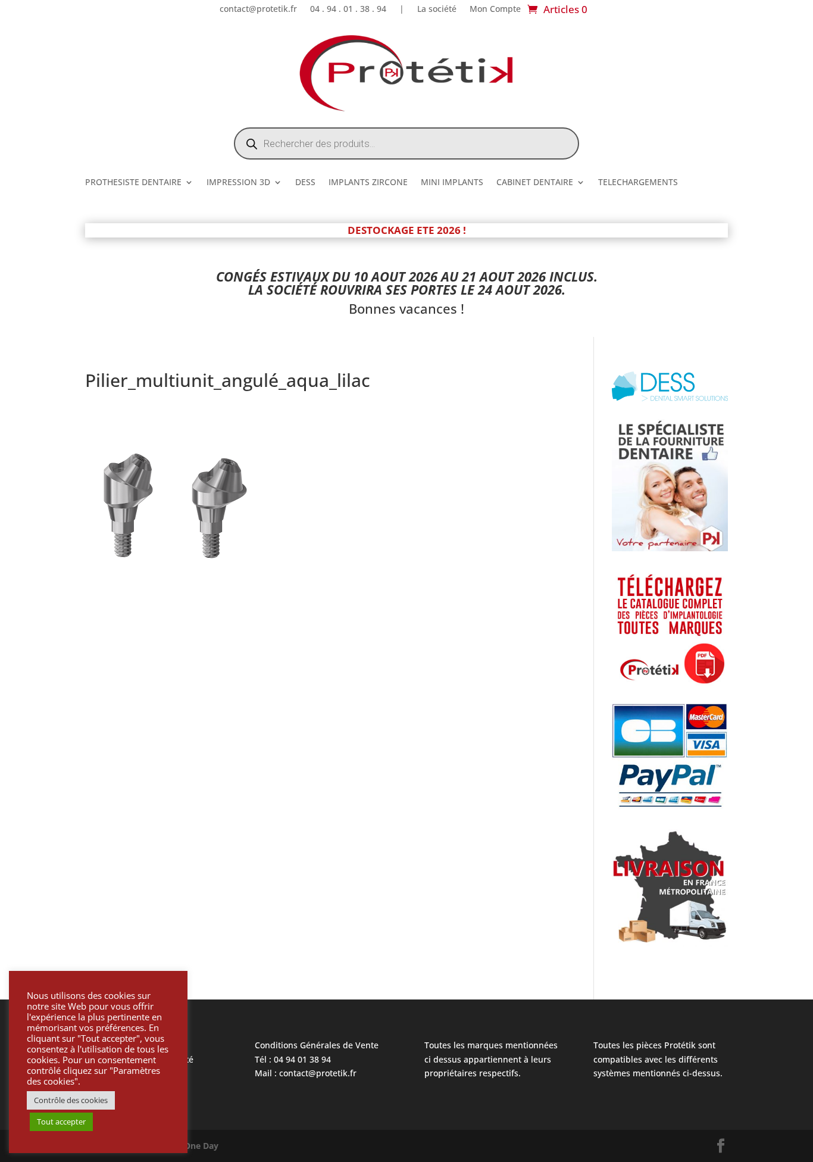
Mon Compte (495, 9)
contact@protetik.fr (258, 9)
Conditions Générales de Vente (317, 1045)
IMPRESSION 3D (238, 183)
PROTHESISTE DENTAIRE (133, 183)
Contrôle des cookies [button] (71, 1100)
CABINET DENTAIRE (534, 183)
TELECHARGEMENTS (638, 183)
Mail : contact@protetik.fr (306, 1073)
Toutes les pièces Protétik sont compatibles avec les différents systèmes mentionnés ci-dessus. (658, 1059)
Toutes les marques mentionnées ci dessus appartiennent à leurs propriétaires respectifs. (491, 1059)
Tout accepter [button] (61, 1121)
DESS (305, 183)
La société (436, 9)
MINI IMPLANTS (452, 183)
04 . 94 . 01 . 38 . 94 (348, 9)
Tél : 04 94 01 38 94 (293, 1059)
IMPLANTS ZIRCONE (368, 183)
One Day (201, 1145)
